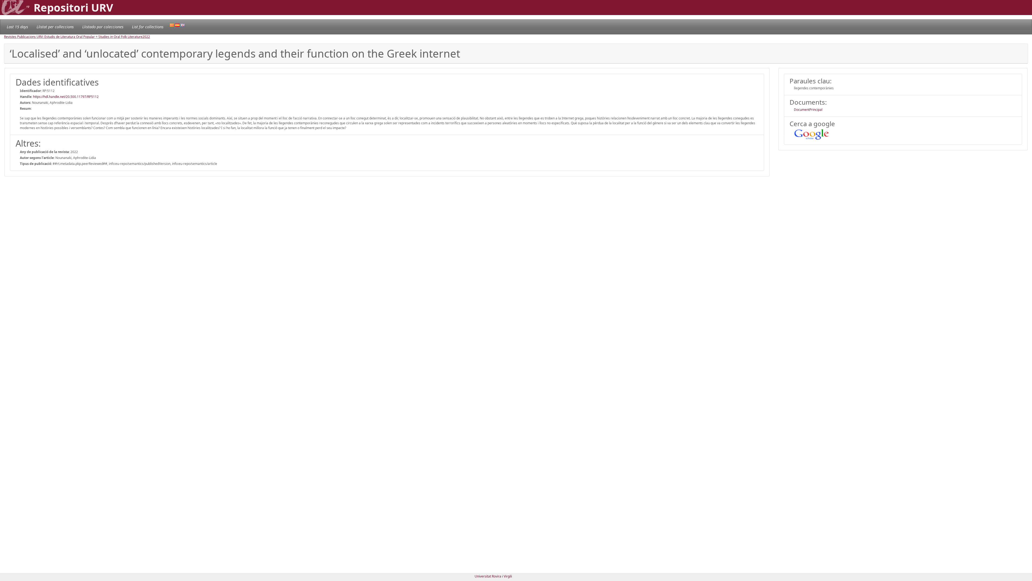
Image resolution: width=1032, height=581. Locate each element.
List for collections (147, 26)
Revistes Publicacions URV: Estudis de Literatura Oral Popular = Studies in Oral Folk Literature (73, 36)
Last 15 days (17, 26)
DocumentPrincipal (808, 109)
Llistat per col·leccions (55, 26)
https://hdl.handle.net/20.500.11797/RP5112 (66, 96)
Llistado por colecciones (102, 26)
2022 (146, 36)
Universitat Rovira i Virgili (493, 576)
